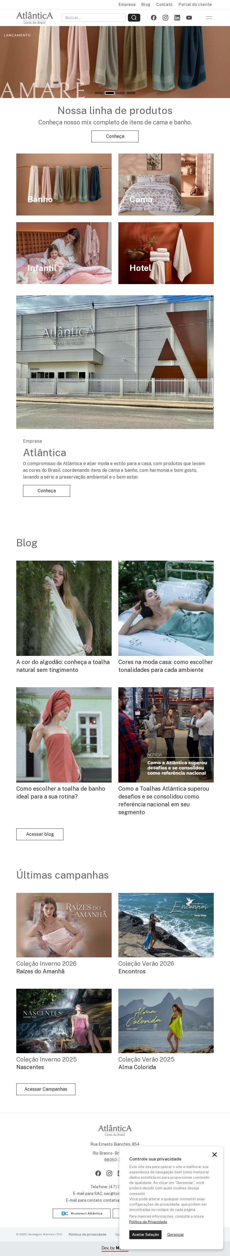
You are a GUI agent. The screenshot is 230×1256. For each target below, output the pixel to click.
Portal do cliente (195, 4)
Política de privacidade (87, 1234)
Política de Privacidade (148, 1222)
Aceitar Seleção (145, 1234)
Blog (146, 4)
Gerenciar (175, 1234)
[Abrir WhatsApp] (216, 1241)
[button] (99, 93)
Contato (164, 4)
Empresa (126, 4)
